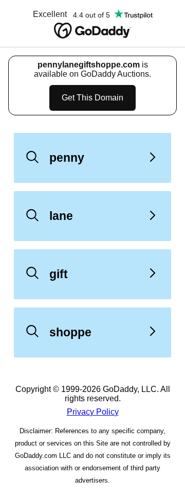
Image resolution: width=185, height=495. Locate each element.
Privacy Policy (93, 411)
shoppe (70, 332)
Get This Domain (92, 97)
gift (58, 274)
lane (61, 216)
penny (66, 157)
